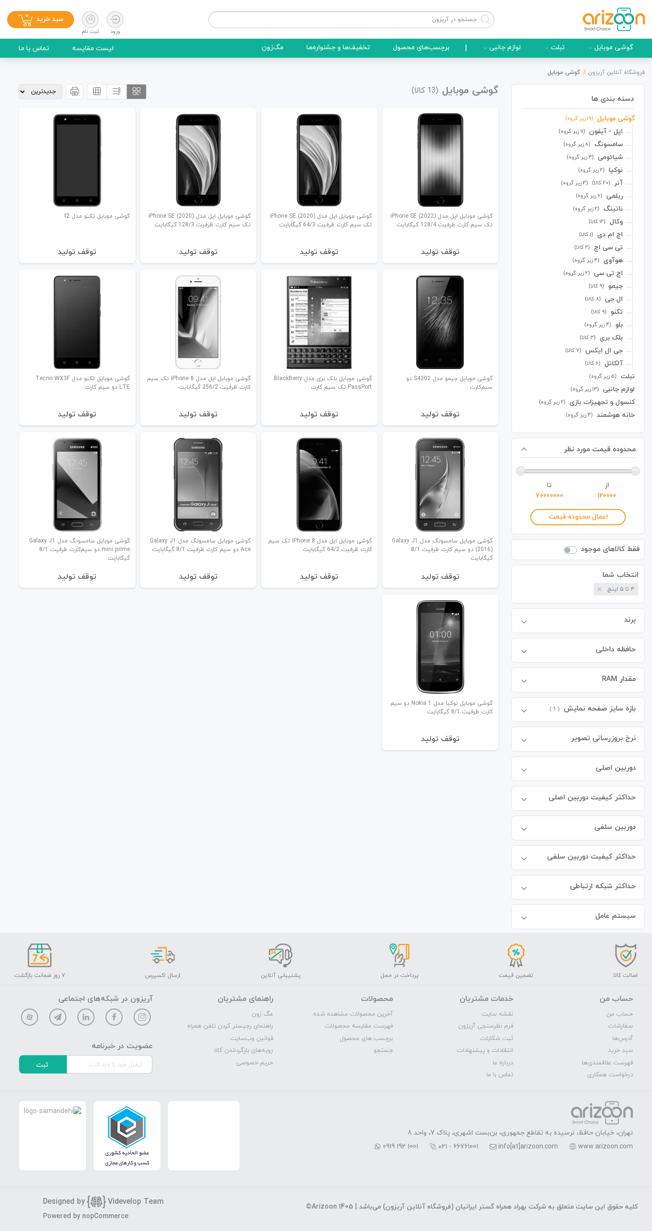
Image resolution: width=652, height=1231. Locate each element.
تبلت (558, 47)
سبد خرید (620, 1050)
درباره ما (503, 1063)
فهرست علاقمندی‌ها (607, 1063)
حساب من (619, 1014)
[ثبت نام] (90, 19)
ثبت (42, 1065)
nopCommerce (105, 1216)
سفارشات (620, 1026)
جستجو (383, 1050)
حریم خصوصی (254, 1063)
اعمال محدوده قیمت (578, 516)
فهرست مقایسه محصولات (359, 1026)
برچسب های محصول (366, 1038)
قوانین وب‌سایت (251, 1038)
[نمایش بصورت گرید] (136, 91)
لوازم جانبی (505, 47)
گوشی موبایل (613, 47)
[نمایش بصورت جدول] (97, 91)
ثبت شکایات (496, 1038)
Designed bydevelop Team (103, 1202)
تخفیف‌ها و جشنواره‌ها (338, 47)
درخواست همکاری (610, 1075)
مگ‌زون (273, 47)
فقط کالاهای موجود (610, 549)
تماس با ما (34, 48)
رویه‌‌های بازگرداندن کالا (243, 1050)
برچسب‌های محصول (421, 47)
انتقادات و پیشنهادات (485, 1050)
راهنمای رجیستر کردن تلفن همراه (230, 1026)
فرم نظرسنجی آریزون (485, 1026)
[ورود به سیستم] (115, 19)
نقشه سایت (497, 1014)
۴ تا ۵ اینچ (620, 589)
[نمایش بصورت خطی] (116, 91)
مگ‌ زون (262, 1014)
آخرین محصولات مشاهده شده (353, 1014)
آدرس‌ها (622, 1038)
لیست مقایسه (93, 48)
